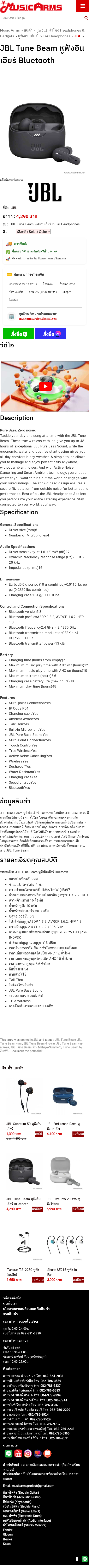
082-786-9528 (40, 1419)
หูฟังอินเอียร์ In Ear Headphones (44, 36)
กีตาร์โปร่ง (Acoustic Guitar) (22, 1497)
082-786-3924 (38, 1414)
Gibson (8, 1534)
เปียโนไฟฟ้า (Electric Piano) (21, 1506)
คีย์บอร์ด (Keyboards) (17, 1502)
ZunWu (4, 1051)
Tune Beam (70, 1047)
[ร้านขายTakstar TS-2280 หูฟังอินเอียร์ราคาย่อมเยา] (24, 1242)
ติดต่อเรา (10, 1303)
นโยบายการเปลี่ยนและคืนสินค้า (26, 1308)
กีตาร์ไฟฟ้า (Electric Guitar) (21, 1492)
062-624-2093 (53, 1376)
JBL (77, 36)
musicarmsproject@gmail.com (38, 318)
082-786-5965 (59, 1433)
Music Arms (10, 30)
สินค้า (28, 30)
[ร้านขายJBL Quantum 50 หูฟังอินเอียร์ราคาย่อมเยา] (23, 1097)
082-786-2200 (60, 1409)
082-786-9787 (50, 1424)
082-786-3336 (48, 1405)
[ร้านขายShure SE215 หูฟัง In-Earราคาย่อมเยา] (64, 1242)
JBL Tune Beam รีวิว (24, 1047)
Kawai (7, 1543)
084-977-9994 (51, 1395)
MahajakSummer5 (49, 1047)
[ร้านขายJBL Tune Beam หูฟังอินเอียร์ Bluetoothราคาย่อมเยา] (23, 1172)
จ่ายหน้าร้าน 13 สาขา (23, 284)
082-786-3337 (51, 1385)
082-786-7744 (57, 1400)
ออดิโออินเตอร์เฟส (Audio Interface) (27, 1520)
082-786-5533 (50, 1390)
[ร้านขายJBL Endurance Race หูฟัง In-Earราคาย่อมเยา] (64, 1097)
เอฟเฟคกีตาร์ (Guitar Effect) (21, 1511)
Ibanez (7, 1539)
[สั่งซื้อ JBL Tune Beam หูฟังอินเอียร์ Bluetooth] (18, 334)
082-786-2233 (64, 1429)
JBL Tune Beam (65, 1039)
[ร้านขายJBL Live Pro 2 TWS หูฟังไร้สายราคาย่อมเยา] (64, 1172)
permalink (36, 1051)
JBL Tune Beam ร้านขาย (39, 1043)
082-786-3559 (51, 1381)
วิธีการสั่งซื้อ (12, 1298)
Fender (7, 1530)
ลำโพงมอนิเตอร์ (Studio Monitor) (24, 1525)
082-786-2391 (59, 1438)
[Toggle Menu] (82, 6)
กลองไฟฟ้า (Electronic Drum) (22, 1515)
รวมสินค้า (10, 1314)
